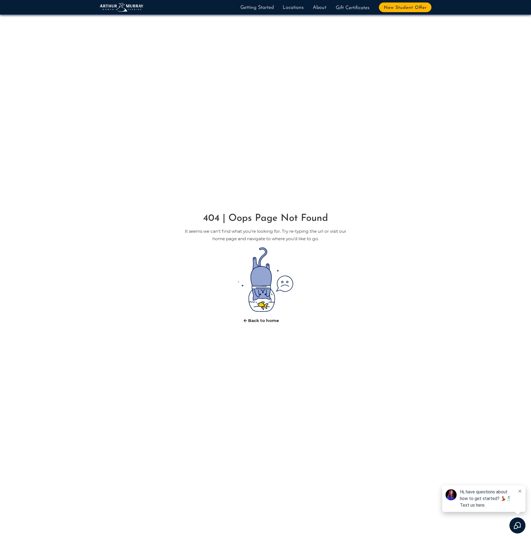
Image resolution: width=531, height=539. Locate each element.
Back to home (263, 320)
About (319, 7)
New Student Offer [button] (405, 8)
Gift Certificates (352, 8)
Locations (293, 7)
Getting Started (257, 7)
